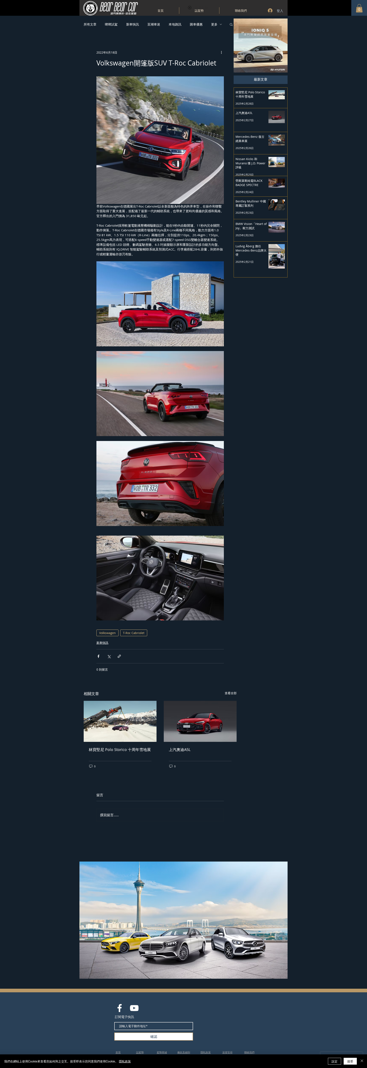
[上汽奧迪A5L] (200, 721)
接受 (350, 1061)
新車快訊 (132, 24)
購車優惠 (196, 24)
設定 (334, 1061)
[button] (359, 8)
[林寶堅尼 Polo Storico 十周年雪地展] (120, 721)
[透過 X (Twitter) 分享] (109, 656)
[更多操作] (221, 52)
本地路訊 (175, 24)
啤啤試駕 (111, 24)
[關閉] (361, 1061)
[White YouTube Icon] (134, 1008)
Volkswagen (107, 633)
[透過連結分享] (119, 656)
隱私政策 (125, 1061)
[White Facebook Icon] (119, 1008)
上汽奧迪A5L (180, 749)
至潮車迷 (153, 24)
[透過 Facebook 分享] (98, 656)
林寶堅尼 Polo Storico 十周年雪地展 (120, 749)
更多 (214, 24)
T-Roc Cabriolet (133, 633)
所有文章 (90, 24)
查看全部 (231, 693)
